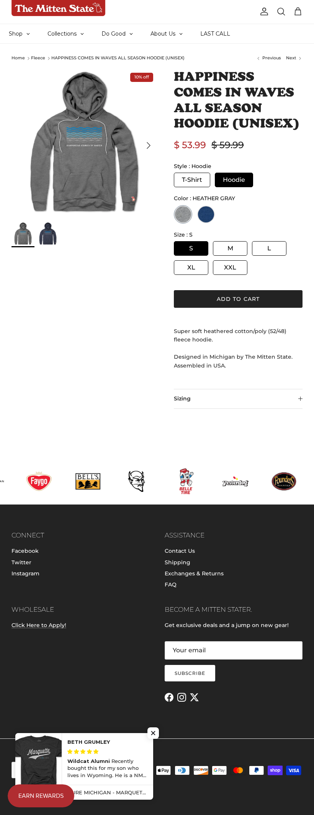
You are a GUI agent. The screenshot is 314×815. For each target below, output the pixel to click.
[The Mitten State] (58, 8)
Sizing (182, 398)
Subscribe (190, 673)
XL (191, 267)
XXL (230, 267)
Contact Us (180, 550)
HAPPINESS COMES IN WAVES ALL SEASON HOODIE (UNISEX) (118, 58)
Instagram (25, 573)
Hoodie (234, 179)
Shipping (177, 562)
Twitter (21, 562)
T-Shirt (192, 179)
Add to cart (238, 299)
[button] (153, 733)
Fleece (38, 58)
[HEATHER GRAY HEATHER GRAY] (183, 214)
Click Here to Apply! (38, 625)
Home (18, 58)
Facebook (25, 550)
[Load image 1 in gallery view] (84, 141)
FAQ (171, 584)
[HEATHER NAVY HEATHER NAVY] (206, 214)
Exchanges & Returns (194, 573)
